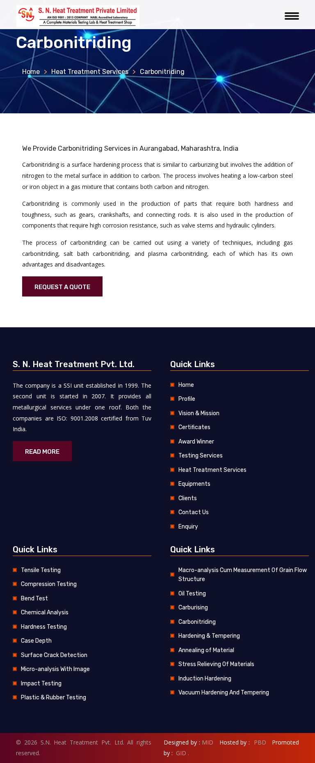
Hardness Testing (44, 626)
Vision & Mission (198, 413)
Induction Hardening (204, 678)
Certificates (194, 427)
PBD (260, 742)
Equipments (194, 483)
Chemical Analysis (44, 612)
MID (207, 742)
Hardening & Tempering (209, 635)
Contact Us (193, 512)
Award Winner (196, 441)
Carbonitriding (197, 621)
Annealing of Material (206, 650)
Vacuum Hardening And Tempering (223, 692)
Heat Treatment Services (89, 72)
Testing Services (200, 455)
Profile (186, 398)
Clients (187, 498)
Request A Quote (62, 287)
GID (180, 753)
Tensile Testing (41, 570)
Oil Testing (192, 593)
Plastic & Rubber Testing (53, 697)
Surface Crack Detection (54, 655)
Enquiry (188, 526)
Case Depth (36, 640)
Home (31, 72)
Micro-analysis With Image (55, 669)
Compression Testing (49, 584)
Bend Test (34, 598)
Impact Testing (41, 683)
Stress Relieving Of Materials (216, 664)
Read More (42, 451)
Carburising (193, 607)
